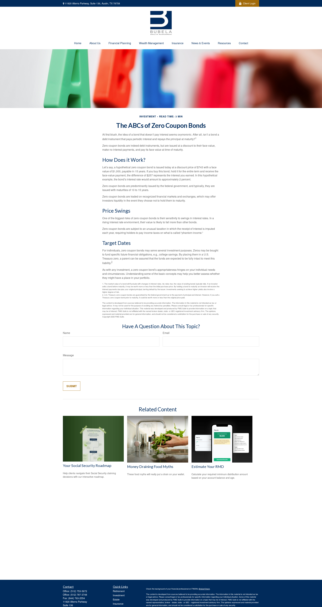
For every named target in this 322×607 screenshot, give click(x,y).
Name (66, 333)
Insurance (118, 603)
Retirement (119, 591)
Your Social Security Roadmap (87, 465)
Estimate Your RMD (208, 466)
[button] (77, 43)
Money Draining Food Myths (150, 466)
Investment (119, 595)
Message (68, 355)
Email (166, 333)
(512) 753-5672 (78, 591)
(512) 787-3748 (78, 594)
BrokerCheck (204, 588)
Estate (116, 599)
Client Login (249, 3)
